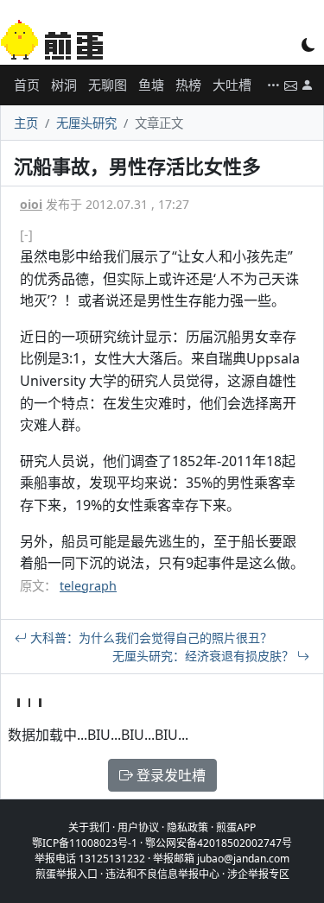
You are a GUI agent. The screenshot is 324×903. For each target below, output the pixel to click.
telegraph (88, 586)
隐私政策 (187, 827)
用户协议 (138, 827)
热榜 (188, 84)
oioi (31, 204)
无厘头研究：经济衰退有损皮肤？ (204, 655)
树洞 (64, 84)
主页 (26, 123)
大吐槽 (232, 84)
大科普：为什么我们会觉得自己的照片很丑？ (149, 637)
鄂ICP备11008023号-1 (84, 843)
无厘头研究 (86, 123)
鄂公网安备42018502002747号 (218, 843)
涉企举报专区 (258, 874)
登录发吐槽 (169, 775)
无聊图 (107, 84)
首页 (27, 84)
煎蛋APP (236, 827)
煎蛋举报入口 (66, 874)
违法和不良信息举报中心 (162, 874)
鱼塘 (151, 84)
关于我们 (89, 827)
